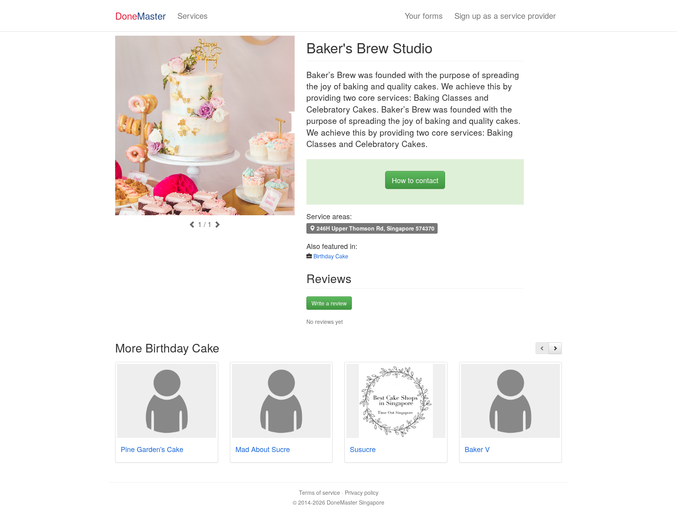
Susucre (363, 449)
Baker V (477, 449)
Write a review (329, 303)
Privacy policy (361, 492)
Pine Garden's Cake (152, 449)
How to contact (415, 180)
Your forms (424, 15)
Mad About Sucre (262, 449)
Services (192, 15)
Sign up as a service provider (505, 15)
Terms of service (319, 492)
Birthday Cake (330, 256)
